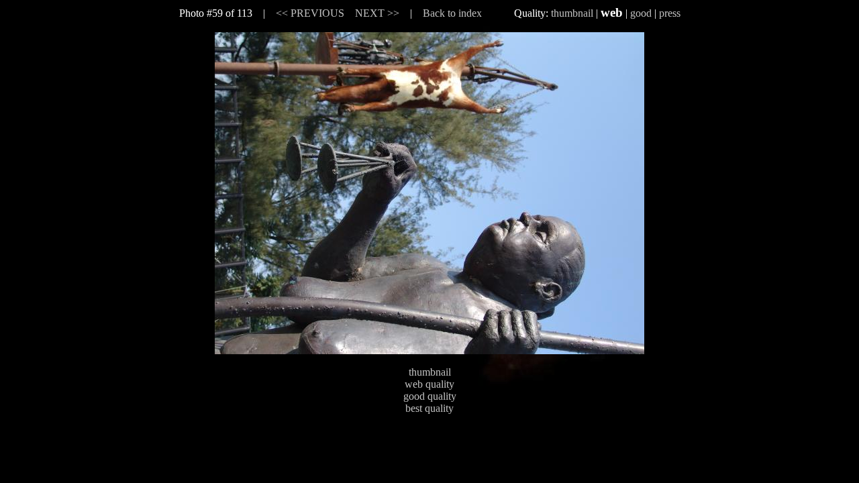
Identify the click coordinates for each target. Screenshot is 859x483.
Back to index (452, 13)
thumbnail (572, 13)
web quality (429, 384)
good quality (429, 396)
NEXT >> (377, 13)
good (641, 13)
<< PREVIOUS (310, 13)
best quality (429, 408)
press (669, 13)
